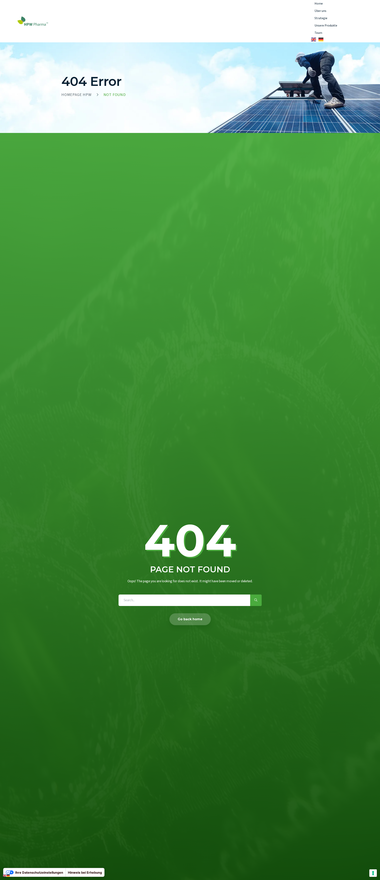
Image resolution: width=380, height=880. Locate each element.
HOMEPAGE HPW (76, 95)
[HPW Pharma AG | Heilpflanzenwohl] (32, 21)
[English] (313, 39)
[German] (321, 39)
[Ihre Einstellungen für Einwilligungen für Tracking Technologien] (373, 873)
